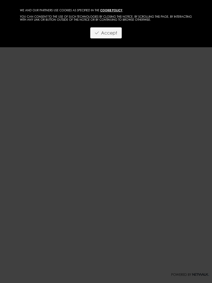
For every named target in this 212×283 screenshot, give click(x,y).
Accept (108, 33)
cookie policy (111, 10)
